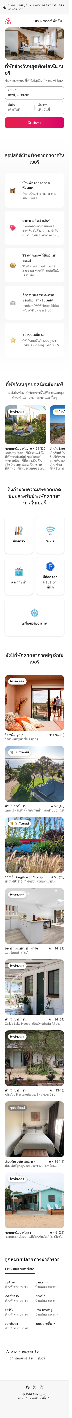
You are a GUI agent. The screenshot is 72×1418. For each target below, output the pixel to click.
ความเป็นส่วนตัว (28, 1398)
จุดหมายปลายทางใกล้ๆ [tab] (20, 1269)
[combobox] (34, 95)
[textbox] (19, 109)
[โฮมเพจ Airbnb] (8, 21)
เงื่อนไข (46, 1398)
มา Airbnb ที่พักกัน (48, 21)
